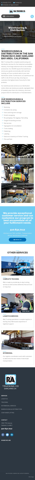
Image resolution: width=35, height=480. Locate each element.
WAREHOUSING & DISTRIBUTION (11, 409)
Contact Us (18, 2)
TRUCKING (4, 402)
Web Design (31, 476)
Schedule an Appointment (10, 5)
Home (14, 34)
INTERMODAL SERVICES (8, 406)
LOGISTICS (4, 399)
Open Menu (10, 16)
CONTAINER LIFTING (7, 413)
